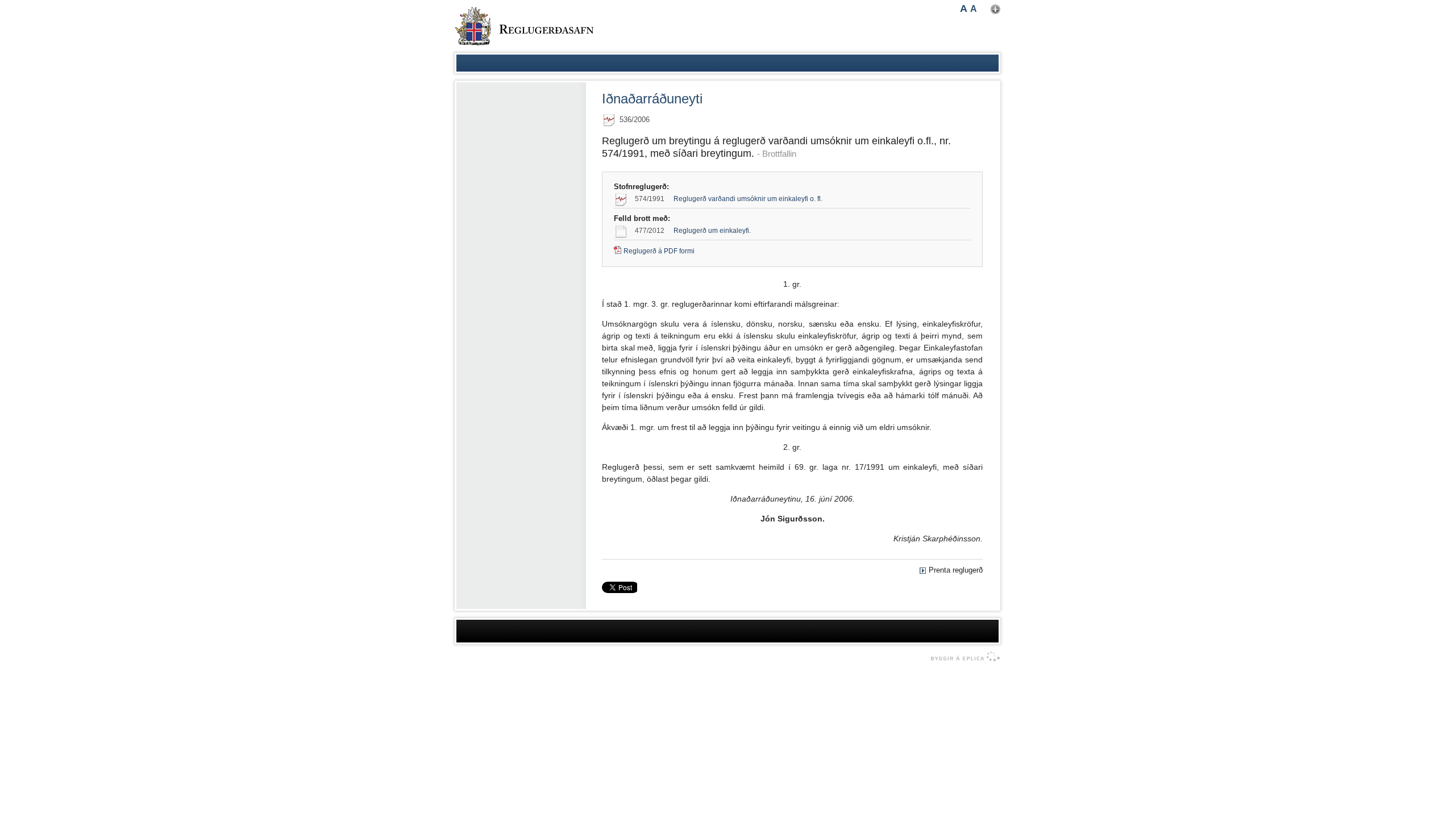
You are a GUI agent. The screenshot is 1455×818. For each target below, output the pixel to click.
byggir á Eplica (962, 656)
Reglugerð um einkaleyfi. (712, 231)
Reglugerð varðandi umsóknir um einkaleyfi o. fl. (748, 199)
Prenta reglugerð (956, 570)
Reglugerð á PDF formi (659, 251)
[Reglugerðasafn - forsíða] (524, 26)
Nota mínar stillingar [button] (995, 9)
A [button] (963, 8)
